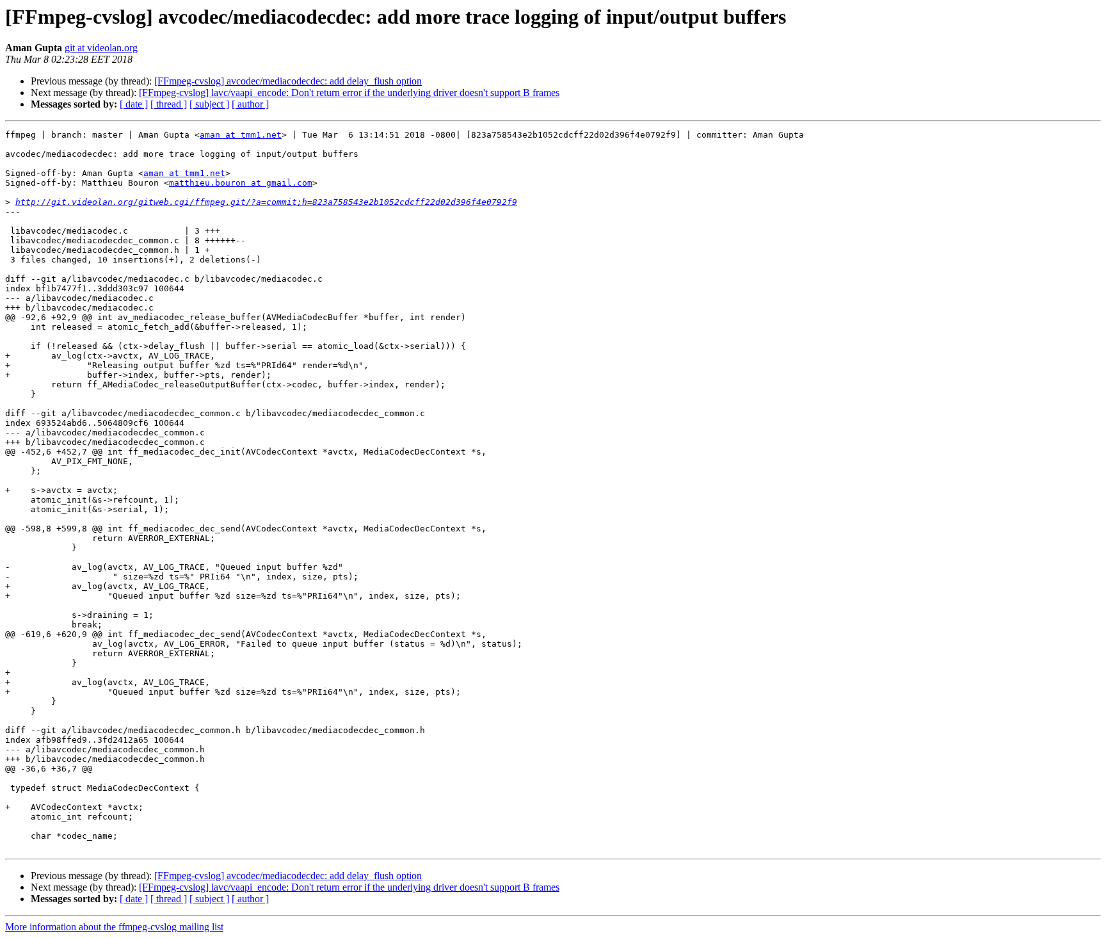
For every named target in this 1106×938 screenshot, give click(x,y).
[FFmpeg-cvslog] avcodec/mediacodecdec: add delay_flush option (288, 81)
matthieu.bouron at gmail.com (240, 183)
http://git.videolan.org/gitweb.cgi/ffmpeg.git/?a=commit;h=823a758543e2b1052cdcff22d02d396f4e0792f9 (266, 202)
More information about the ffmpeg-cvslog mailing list (114, 926)
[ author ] (250, 104)
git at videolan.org (101, 47)
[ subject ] (209, 104)
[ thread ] (168, 104)
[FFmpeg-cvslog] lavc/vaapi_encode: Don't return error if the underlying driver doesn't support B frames (349, 92)
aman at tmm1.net (241, 135)
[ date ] (134, 104)
